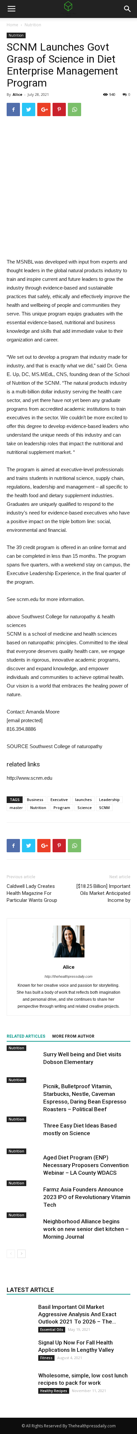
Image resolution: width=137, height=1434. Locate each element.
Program (62, 807)
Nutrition (33, 25)
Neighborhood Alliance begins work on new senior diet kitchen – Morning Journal (86, 1229)
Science (84, 807)
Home (12, 25)
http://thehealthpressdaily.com (68, 976)
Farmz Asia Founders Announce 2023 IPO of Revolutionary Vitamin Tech (86, 1197)
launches (83, 799)
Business (35, 799)
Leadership (109, 799)
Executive (59, 799)
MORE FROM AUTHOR (73, 1036)
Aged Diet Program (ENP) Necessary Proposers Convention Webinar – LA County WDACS (86, 1165)
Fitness (46, 1357)
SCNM (104, 807)
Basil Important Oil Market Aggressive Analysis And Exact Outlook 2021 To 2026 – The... (77, 1314)
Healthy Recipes (53, 1390)
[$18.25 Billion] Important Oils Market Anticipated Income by (103, 893)
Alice (17, 94)
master (16, 807)
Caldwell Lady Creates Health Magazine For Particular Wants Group (32, 893)
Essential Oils (51, 1329)
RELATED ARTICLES (26, 1036)
